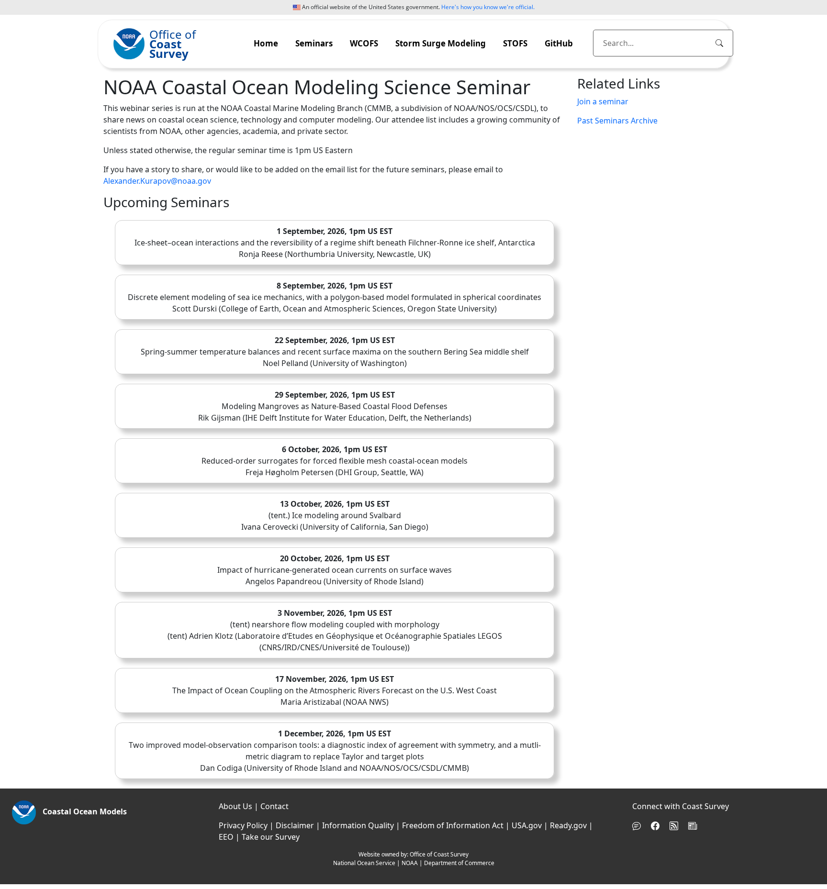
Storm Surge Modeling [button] (440, 43)
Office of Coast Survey (439, 854)
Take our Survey (271, 837)
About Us (235, 806)
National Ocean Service (364, 863)
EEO (226, 837)
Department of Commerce (459, 863)
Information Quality (358, 825)
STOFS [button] (515, 43)
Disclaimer (295, 825)
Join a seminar (602, 101)
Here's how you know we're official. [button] (488, 7)
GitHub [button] (559, 43)
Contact (274, 806)
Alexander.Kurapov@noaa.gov (157, 181)
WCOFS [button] (364, 43)
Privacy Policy (243, 825)
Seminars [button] (314, 43)
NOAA (410, 863)
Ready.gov (568, 825)
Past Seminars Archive (617, 120)
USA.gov (527, 825)
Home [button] (266, 43)
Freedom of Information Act (452, 825)
